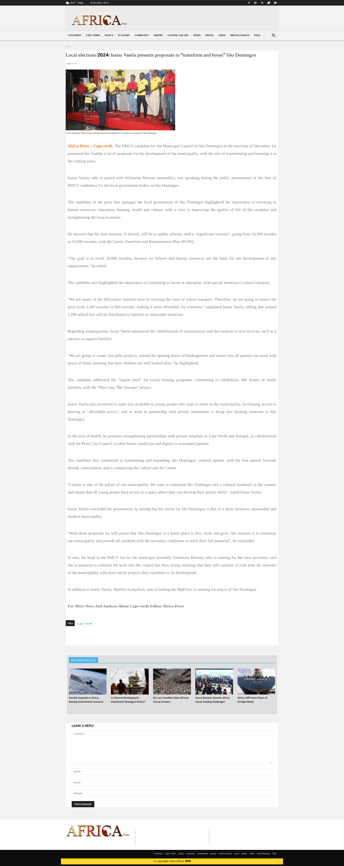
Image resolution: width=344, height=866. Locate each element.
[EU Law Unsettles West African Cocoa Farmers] (172, 682)
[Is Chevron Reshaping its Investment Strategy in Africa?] (130, 682)
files (257, 35)
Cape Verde (93, 35)
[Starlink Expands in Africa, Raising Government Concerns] (88, 682)
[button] (273, 36)
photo (209, 35)
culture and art (178, 35)
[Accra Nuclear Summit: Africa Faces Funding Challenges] (214, 682)
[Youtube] (275, 3)
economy (124, 35)
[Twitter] (269, 3)
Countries (74, 35)
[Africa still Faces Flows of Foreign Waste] (256, 682)
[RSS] (262, 3)
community (142, 35)
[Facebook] (249, 3)
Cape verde (84, 623)
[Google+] (256, 3)
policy (109, 35)
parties (158, 35)
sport (197, 35)
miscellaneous (239, 35)
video (222, 35)
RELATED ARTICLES (83, 660)
